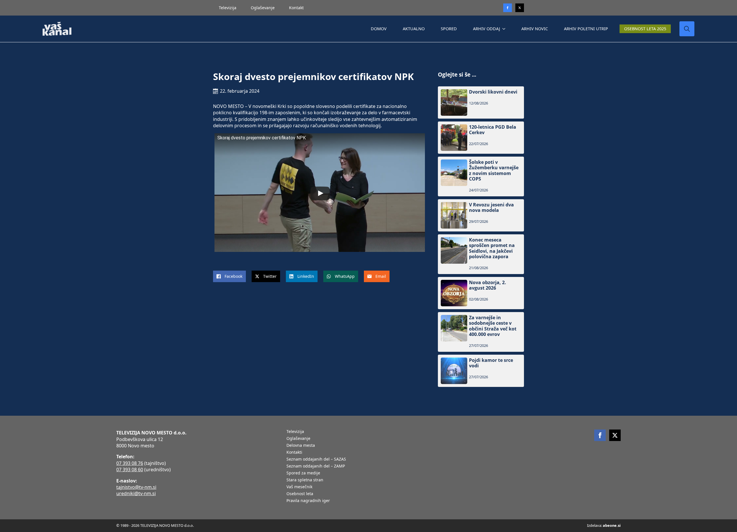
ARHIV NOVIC (534, 28)
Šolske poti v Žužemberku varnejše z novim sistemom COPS (493, 170)
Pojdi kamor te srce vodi (491, 363)
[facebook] (600, 435)
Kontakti (294, 452)
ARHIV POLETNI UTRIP (586, 28)
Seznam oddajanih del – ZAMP (315, 466)
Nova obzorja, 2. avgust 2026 (487, 285)
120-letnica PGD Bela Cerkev (492, 129)
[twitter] (519, 7)
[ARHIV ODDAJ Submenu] (505, 28)
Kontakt (296, 7)
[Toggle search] (686, 28)
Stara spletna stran (304, 480)
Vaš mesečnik (299, 487)
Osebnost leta (299, 494)
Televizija (227, 7)
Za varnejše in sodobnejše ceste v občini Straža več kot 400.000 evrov (492, 326)
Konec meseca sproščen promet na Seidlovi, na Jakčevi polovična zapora (492, 248)
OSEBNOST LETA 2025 (645, 28)
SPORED (449, 28)
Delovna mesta (300, 445)
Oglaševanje (263, 7)
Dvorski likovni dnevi (493, 92)
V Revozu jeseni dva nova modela (491, 207)
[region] (75, 486)
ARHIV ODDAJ (486, 28)
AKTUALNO (414, 28)
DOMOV (379, 28)
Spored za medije (303, 473)
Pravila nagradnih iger (308, 501)
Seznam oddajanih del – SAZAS (316, 459)
